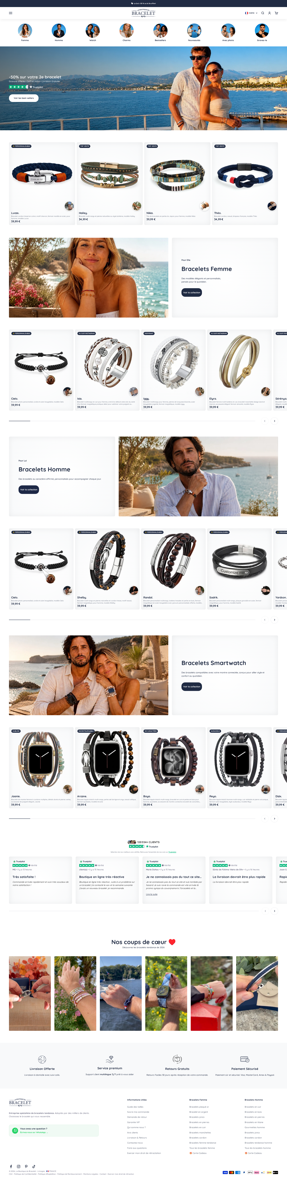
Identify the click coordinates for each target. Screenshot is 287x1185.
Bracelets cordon (197, 1137)
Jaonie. (15, 796)
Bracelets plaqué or (199, 1107)
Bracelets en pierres (199, 1122)
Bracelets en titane (254, 1122)
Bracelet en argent (198, 1112)
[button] (69, 206)
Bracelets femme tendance (202, 1142)
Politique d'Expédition (47, 1174)
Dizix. (278, 796)
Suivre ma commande (138, 1112)
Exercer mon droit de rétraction (121, 1174)
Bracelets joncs (196, 1117)
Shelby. (82, 597)
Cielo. (14, 398)
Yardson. (281, 597)
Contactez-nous (135, 1142)
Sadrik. (213, 597)
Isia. (79, 398)
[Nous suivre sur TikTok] (34, 1166)
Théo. (217, 213)
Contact (103, 1174)
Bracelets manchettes (200, 1132)
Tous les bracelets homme (258, 1148)
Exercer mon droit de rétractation (144, 1153)
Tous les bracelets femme (202, 1148)
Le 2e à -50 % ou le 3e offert (145, 3)
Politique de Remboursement (69, 1174)
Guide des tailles (135, 1107)
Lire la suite (151, 894)
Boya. (147, 796)
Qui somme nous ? (136, 1127)
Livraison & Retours (137, 1137)
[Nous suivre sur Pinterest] (26, 1166)
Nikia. (149, 213)
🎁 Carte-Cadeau (198, 1153)
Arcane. (82, 796)
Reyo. (213, 796)
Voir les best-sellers (24, 98)
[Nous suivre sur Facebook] (11, 1166)
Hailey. (83, 213)
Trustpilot (172, 852)
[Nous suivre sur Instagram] (19, 1166)
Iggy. (146, 398)
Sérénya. (281, 398)
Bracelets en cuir (197, 1127)
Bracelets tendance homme (258, 1142)
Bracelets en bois (253, 1112)
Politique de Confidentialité (25, 1174)
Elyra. (213, 398)
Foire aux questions (137, 1148)
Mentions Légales (90, 1174)
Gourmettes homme (255, 1127)
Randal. (148, 597)
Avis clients (132, 1132)
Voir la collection (191, 292)
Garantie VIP (133, 1122)
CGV (11, 1174)
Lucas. (15, 213)
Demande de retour (137, 1117)
